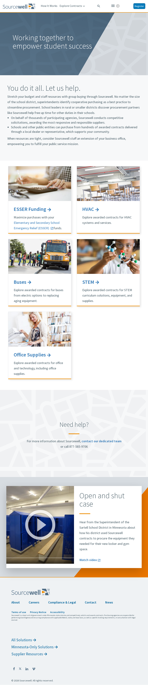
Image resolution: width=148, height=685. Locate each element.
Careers (34, 602)
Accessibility (57, 612)
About (15, 602)
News (109, 602)
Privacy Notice (38, 612)
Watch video (88, 560)
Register (139, 6)
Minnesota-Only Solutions (32, 647)
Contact (90, 602)
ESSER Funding (30, 209)
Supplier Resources (27, 654)
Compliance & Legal (62, 602)
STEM (88, 282)
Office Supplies (30, 354)
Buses (20, 282)
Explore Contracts (73, 6)
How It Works (49, 6)
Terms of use (18, 612)
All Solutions (21, 639)
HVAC (88, 209)
